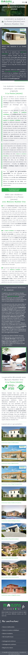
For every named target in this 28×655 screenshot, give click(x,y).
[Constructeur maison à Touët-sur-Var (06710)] (14, 500)
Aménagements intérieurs (9, 641)
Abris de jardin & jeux (7, 637)
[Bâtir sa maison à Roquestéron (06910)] (14, 536)
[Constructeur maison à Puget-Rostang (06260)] (14, 482)
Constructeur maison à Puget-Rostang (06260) (12, 484)
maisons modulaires (9, 230)
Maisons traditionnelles (8, 627)
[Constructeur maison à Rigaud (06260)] (14, 461)
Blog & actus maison (7, 647)
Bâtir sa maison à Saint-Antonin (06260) (10, 577)
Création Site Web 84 (15, 654)
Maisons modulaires (7, 633)
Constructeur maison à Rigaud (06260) (10, 463)
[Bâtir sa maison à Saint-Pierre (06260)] (14, 556)
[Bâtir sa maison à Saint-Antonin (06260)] (14, 575)
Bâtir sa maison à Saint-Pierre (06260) (10, 558)
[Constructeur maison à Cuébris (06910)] (14, 440)
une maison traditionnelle (12, 71)
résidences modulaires (15, 269)
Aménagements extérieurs (9, 644)
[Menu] (26, 2)
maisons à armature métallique (12, 120)
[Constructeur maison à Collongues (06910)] (14, 518)
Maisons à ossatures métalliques (10, 630)
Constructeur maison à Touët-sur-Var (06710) (11, 502)
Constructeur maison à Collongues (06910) (11, 520)
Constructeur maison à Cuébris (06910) (10, 442)
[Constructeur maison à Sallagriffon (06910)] (14, 593)
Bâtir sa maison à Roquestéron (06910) (10, 539)
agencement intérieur (13, 296)
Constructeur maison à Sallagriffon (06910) (11, 595)
